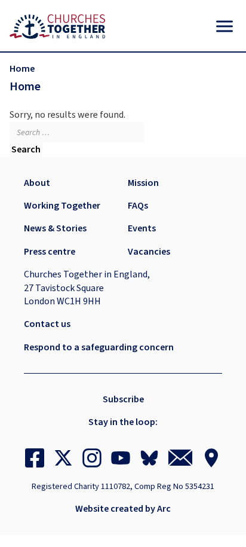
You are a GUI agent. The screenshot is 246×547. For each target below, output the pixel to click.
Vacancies (149, 251)
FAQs (138, 205)
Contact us (47, 324)
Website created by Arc (123, 508)
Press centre (49, 251)
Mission (143, 183)
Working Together (62, 205)
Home (22, 68)
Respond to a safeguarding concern (99, 347)
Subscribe (123, 399)
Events (142, 228)
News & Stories (55, 228)
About (37, 183)
